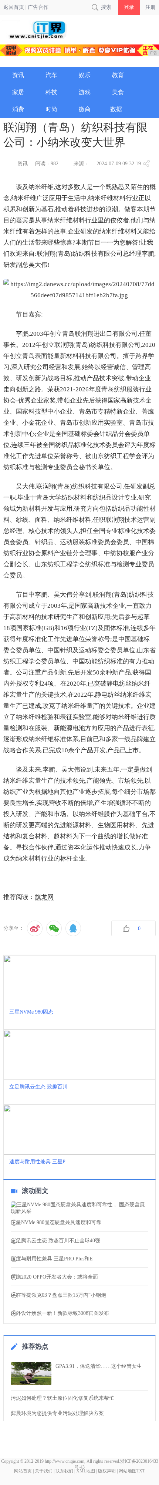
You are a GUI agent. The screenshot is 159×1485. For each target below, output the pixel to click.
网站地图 (127, 1471)
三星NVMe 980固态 (31, 1012)
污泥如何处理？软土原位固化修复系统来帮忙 (62, 1398)
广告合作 (38, 7)
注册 (150, 7)
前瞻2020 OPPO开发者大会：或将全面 (54, 1277)
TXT (140, 1471)
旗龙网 (44, 897)
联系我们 (64, 1471)
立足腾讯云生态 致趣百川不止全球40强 (55, 1240)
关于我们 (44, 1471)
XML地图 (85, 1471)
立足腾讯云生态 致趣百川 (38, 1087)
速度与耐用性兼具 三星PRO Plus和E (52, 1259)
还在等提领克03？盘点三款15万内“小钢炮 (58, 1295)
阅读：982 (46, 163)
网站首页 (23, 1471)
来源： (81, 163)
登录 (129, 7)
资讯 (22, 163)
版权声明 (107, 1471)
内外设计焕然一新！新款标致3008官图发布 (60, 1313)
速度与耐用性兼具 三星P (37, 1161)
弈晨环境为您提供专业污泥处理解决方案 (57, 1413)
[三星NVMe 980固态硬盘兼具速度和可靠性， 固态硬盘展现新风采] (80, 1208)
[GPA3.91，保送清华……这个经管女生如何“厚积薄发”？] (31, 1373)
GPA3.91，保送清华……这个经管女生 (98, 1366)
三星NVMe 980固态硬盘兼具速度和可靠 (56, 1222)
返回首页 (13, 7)
